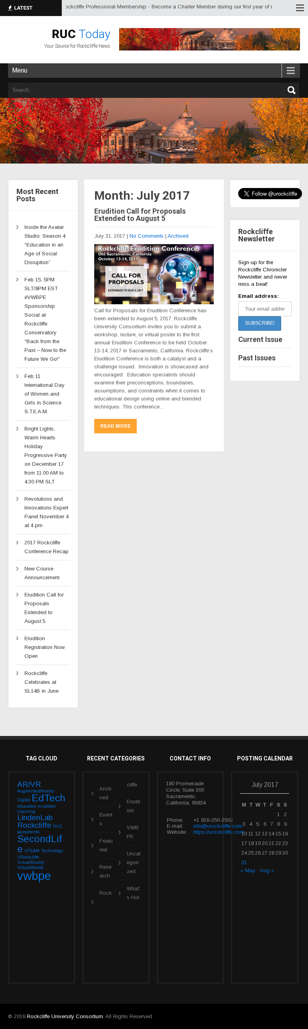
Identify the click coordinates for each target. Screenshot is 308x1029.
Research (105, 871)
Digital (23, 799)
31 (244, 862)
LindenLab (35, 817)
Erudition (133, 806)
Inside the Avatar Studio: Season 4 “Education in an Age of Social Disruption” (44, 244)
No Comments (147, 236)
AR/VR (29, 784)
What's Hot (133, 892)
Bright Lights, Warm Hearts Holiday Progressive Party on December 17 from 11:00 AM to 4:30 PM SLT (45, 455)
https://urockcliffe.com (218, 832)
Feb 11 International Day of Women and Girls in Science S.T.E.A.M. (44, 393)
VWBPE (133, 832)
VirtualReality (30, 862)
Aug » (267, 870)
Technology (52, 850)
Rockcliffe (34, 825)
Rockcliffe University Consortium (65, 1016)
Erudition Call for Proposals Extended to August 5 (140, 214)
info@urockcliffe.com (217, 826)
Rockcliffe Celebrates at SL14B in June (41, 682)
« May (247, 870)
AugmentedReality (35, 790)
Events (105, 819)
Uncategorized (133, 862)
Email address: (258, 296)
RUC (58, 826)
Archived (178, 236)
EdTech (48, 797)
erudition (47, 806)
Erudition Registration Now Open (44, 647)
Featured (106, 845)
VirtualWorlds (30, 867)
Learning (26, 811)
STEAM (31, 850)
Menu (19, 70)
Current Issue (260, 339)
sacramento (28, 831)
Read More (115, 426)
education (26, 806)
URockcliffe (28, 857)
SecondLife (39, 843)
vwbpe (34, 875)
